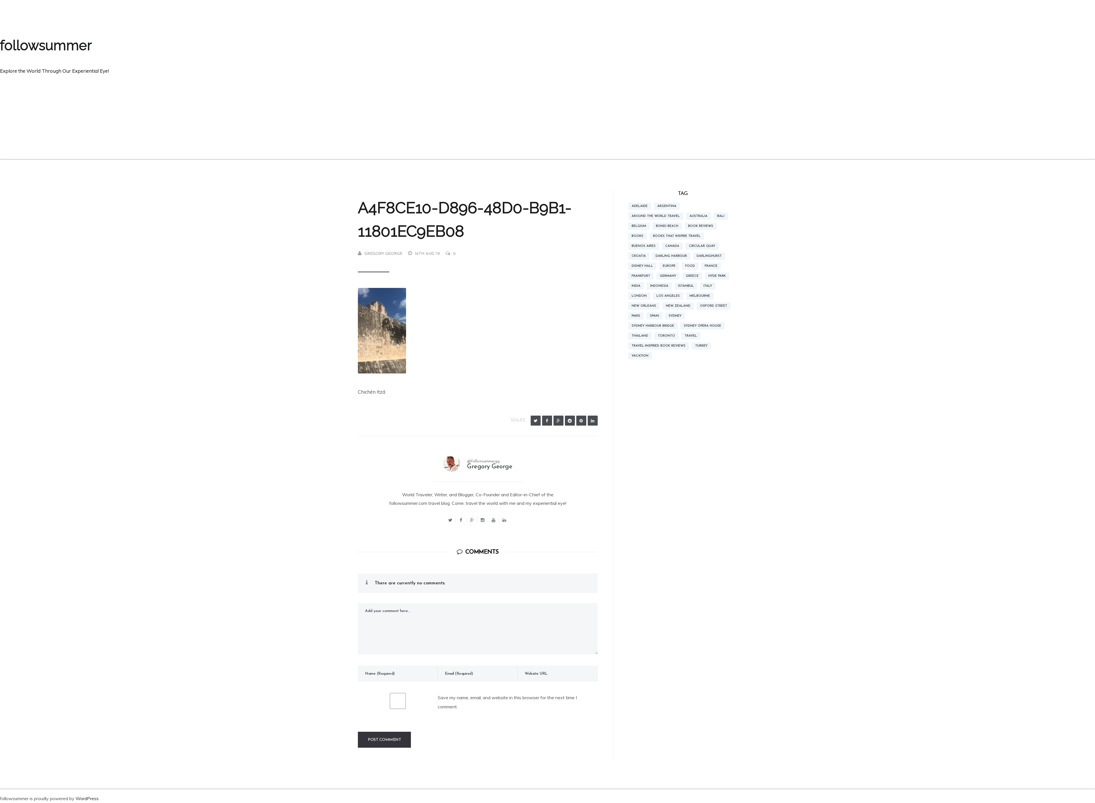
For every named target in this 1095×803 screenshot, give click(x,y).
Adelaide (640, 206)
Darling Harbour (671, 256)
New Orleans (644, 306)
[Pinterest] (581, 421)
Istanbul (686, 286)
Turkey (701, 345)
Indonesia (659, 286)
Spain (654, 316)
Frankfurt (641, 276)
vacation (640, 355)
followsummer (46, 45)
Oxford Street (713, 306)
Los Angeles (668, 296)
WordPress (87, 798)
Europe (669, 266)
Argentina (666, 206)
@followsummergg (483, 461)
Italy (707, 286)
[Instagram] (482, 520)
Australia (698, 216)
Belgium (639, 226)
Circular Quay (702, 246)
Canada (672, 246)
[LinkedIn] (593, 421)
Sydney (675, 316)
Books (637, 236)
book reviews (700, 226)
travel (691, 336)
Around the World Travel (656, 216)
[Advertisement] (547, 116)
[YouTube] (493, 520)
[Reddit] (570, 421)
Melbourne (700, 296)
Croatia (639, 256)
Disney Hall (642, 266)
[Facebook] (547, 421)
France (711, 266)
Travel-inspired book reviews (659, 345)
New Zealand (678, 306)
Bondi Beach (667, 226)
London (639, 296)
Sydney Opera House (702, 326)
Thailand (640, 336)
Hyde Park (717, 276)
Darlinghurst (709, 256)
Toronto (666, 336)
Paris (636, 316)
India (636, 286)
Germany (668, 276)
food (690, 266)
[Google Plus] (558, 421)
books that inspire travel (677, 236)
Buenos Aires (644, 246)
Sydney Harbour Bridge (653, 326)
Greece (692, 276)
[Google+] (472, 520)
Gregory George (383, 254)
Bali (720, 216)
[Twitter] (536, 421)
